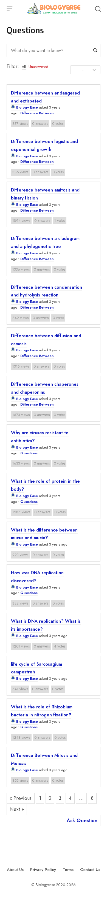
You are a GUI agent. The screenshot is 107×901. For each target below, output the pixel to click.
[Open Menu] (9, 8)
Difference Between (37, 113)
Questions (29, 453)
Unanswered (38, 66)
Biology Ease (27, 107)
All (24, 66)
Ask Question (82, 820)
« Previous (21, 798)
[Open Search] (97, 8)
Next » (17, 809)
